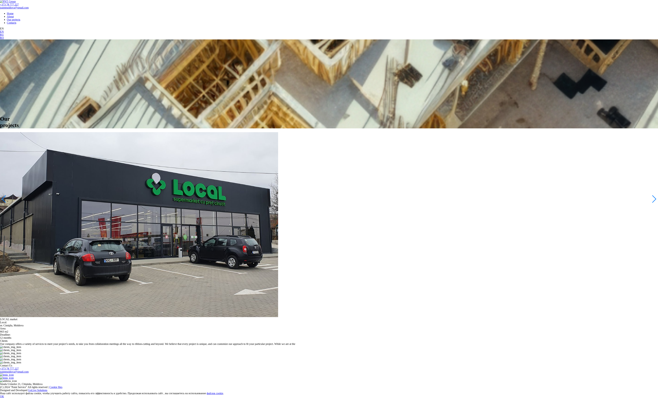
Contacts (11, 22)
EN (2, 31)
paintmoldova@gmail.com (14, 7)
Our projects (13, 19)
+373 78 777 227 (9, 4)
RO (2, 37)
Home (10, 13)
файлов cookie (215, 393)
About (10, 16)
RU (2, 34)
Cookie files (55, 387)
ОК (2, 396)
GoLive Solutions (37, 390)
